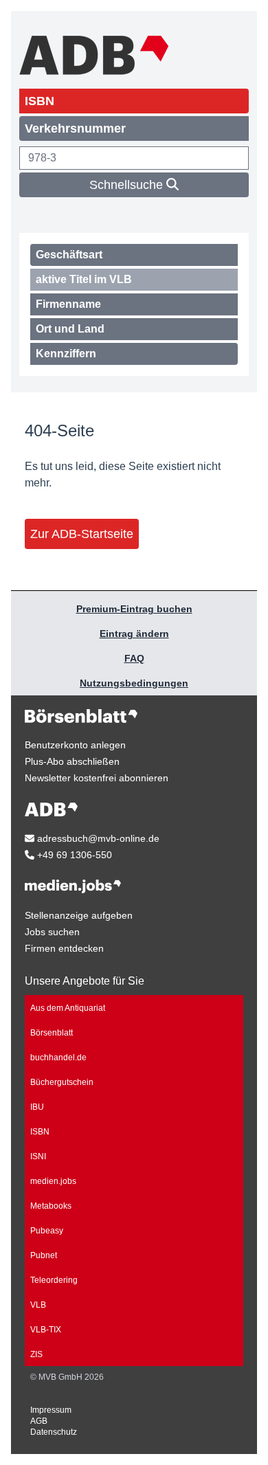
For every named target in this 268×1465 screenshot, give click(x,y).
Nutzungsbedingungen (134, 683)
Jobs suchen (52, 931)
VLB (38, 1305)
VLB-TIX (45, 1329)
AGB (38, 1421)
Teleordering (54, 1280)
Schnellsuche (127, 185)
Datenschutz (53, 1432)
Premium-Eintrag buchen (134, 608)
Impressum (50, 1410)
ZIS (36, 1354)
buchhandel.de (58, 1057)
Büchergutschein (61, 1082)
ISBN (39, 1132)
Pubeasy (46, 1230)
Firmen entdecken (64, 948)
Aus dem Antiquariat (67, 1008)
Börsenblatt (51, 1033)
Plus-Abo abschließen (72, 761)
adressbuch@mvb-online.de (96, 838)
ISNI (38, 1156)
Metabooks (50, 1206)
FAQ (134, 658)
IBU (37, 1107)
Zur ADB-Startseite (81, 534)
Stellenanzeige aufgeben (79, 915)
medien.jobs (53, 1181)
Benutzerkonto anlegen (75, 744)
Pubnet (43, 1255)
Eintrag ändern (134, 633)
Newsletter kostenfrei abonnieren (96, 777)
